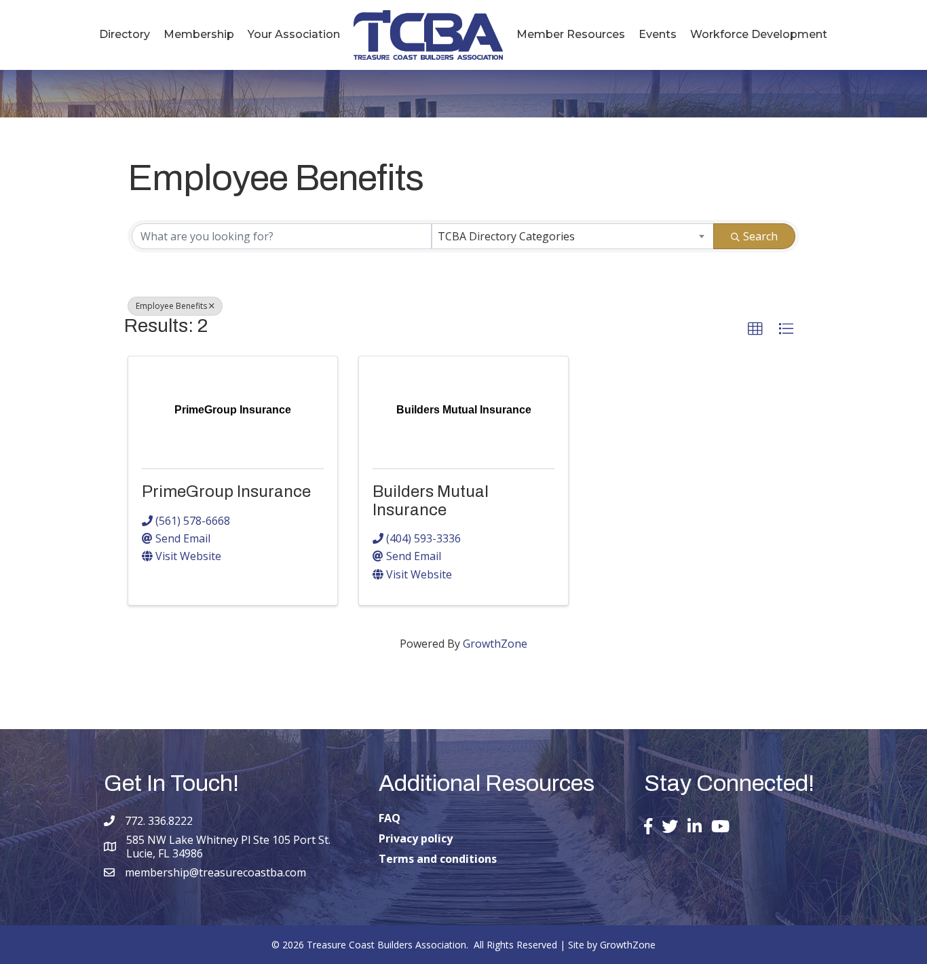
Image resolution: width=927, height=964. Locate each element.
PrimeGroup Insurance (226, 491)
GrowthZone (495, 643)
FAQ (389, 818)
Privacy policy (416, 838)
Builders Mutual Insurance (431, 500)
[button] (755, 329)
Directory (124, 34)
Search (760, 236)
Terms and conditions (438, 858)
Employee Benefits (171, 306)
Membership (199, 34)
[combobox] (573, 236)
